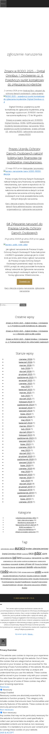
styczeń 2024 (25, 432)
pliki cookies (18, 561)
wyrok (46, 572)
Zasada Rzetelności (9, 585)
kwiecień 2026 (25, 362)
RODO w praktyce (25, 527)
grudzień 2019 (25, 486)
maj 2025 (25, 386)
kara (19, 557)
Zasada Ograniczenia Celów (22, 579)
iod (14, 557)
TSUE (19, 572)
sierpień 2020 (25, 462)
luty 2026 (25, 368)
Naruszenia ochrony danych (26, 525)
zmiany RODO (24, 134)
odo (47, 557)
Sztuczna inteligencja (26, 529)
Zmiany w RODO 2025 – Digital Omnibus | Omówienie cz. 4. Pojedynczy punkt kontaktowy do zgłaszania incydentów (27, 326)
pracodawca (5, 564)
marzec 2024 (25, 426)
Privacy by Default (41, 564)
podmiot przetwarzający (29, 561)
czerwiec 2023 (25, 447)
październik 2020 (25, 459)
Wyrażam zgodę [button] (21, 634)
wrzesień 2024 (25, 407)
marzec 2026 (25, 365)
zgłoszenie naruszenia (33, 131)
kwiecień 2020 (25, 474)
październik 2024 (25, 404)
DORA (22, 123)
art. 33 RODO (37, 120)
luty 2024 (25, 429)
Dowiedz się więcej (24, 282)
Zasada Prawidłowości (23, 582)
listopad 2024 (25, 401)
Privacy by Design (9, 567)
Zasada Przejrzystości (39, 582)
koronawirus (26, 558)
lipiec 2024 (25, 413)
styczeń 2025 (25, 398)
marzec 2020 (25, 477)
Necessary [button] (4, 687)
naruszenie (34, 126)
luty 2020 (25, 480)
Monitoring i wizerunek (26, 522)
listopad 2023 (25, 435)
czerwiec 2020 (25, 468)
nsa (43, 558)
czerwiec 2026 (25, 359)
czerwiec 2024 (25, 416)
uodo (38, 571)
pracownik (14, 564)
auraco (20, 548)
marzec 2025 (25, 392)
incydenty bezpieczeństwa (16, 126)
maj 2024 (25, 420)
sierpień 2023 (25, 441)
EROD (31, 553)
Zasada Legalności (33, 576)
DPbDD (19, 554)
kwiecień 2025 (25, 389)
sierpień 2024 (25, 410)
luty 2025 (25, 395)
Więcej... (30, 634)
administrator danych (7, 549)
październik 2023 (25, 438)
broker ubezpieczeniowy (37, 548)
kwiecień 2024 (25, 423)
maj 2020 (25, 471)
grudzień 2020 (25, 456)
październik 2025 (25, 377)
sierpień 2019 (25, 495)
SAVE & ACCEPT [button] (7, 732)
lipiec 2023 (25, 444)
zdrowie (20, 585)
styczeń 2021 (25, 453)
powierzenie (42, 561)
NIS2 (42, 126)
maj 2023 (25, 450)
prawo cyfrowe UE (26, 564)
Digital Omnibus (12, 123)
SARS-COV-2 (13, 572)
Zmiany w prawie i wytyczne (18, 120)
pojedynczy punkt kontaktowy (17, 128)
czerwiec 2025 (25, 383)
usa (43, 572)
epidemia (25, 554)
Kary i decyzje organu (14, 203)
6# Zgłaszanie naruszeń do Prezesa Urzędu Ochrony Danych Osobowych (24, 228)
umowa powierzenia (28, 572)
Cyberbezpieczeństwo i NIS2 (26, 518)
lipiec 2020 (25, 465)
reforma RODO (15, 131)
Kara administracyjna (22, 206)
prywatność (21, 567)
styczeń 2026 (25, 371)
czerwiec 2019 (25, 501)
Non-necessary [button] (7, 709)
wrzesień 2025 (25, 380)
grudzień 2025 (25, 374)
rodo (4, 571)
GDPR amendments (35, 123)
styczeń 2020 (25, 483)
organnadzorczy (14, 209)
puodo (29, 567)
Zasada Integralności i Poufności (14, 576)
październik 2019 (25, 492)
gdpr (38, 553)
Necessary (7, 689)
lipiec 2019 (25, 499)
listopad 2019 (25, 489)
